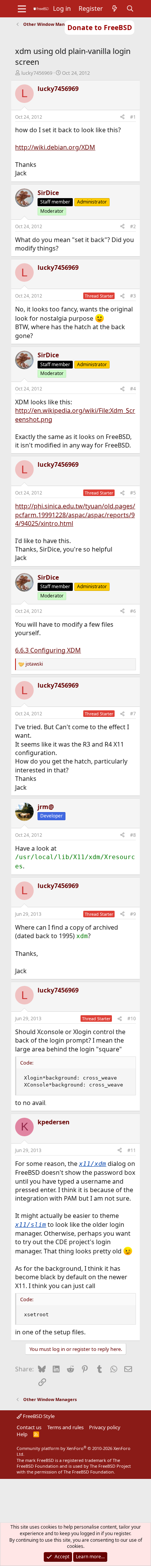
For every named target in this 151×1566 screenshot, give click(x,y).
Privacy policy (104, 1427)
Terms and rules (65, 1427)
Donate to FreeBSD (99, 27)
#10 (131, 1018)
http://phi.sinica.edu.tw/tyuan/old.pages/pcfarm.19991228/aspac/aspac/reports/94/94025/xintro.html (75, 515)
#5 (133, 492)
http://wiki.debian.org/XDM (55, 147)
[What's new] (115, 8)
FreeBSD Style (38, 1416)
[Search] (130, 8)
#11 (131, 1150)
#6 (133, 611)
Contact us (29, 1427)
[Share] (122, 117)
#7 (133, 713)
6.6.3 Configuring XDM (48, 650)
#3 (133, 296)
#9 (133, 914)
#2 (133, 226)
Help (22, 1434)
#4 (133, 388)
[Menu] (22, 9)
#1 (133, 117)
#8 (133, 835)
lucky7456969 (36, 72)
